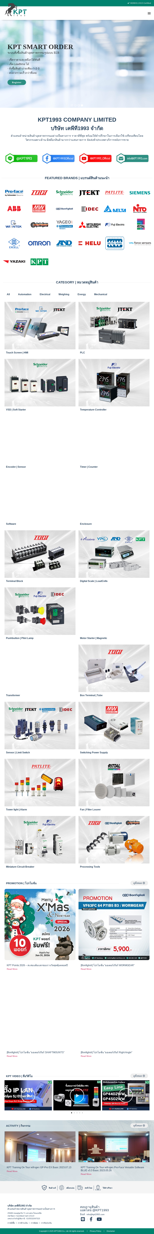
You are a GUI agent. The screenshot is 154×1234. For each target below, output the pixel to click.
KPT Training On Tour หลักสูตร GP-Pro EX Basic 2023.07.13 (39, 1167)
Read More (12, 969)
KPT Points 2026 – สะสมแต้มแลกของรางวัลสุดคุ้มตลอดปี (37, 965)
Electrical (45, 294)
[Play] (28, 1095)
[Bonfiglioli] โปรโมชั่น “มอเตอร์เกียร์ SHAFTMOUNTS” (35, 1052)
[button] (149, 13)
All (8, 294)
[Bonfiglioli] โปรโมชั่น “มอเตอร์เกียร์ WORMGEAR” (107, 965)
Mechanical (100, 294)
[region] (77, 64)
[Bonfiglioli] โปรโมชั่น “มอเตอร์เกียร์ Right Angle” (106, 1052)
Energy (82, 294)
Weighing (64, 294)
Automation (24, 294)
